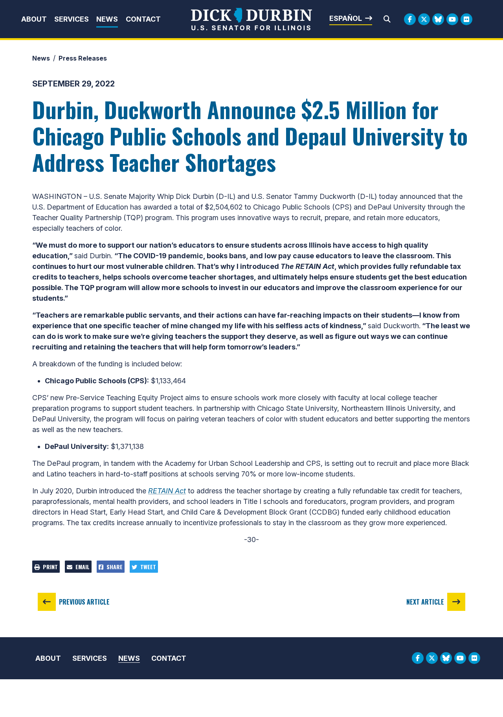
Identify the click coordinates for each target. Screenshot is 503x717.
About (34, 19)
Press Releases (83, 58)
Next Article (425, 602)
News (107, 19)
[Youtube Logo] (452, 19)
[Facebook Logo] (410, 19)
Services (71, 19)
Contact (143, 19)
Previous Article (84, 602)
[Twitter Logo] (424, 19)
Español (345, 18)
